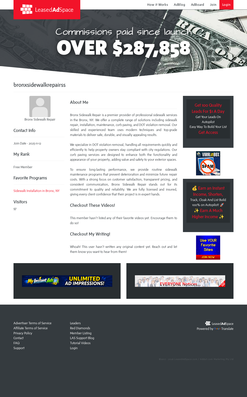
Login (226, 5)
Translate (227, 329)
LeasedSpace (54, 9)
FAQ (16, 343)
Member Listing (80, 333)
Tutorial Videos (80, 343)
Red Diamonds (80, 328)
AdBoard (197, 5)
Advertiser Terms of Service (33, 323)
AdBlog (179, 5)
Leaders (75, 323)
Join (213, 5)
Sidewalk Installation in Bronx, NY (36, 191)
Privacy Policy (23, 333)
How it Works (157, 5)
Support (19, 348)
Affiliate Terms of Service (31, 328)
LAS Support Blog (82, 338)
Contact (19, 338)
